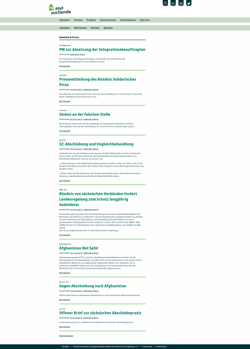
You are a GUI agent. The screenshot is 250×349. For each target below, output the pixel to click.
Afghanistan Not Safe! (78, 248)
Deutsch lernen (108, 20)
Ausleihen (65, 28)
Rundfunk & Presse (77, 54)
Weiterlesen (64, 66)
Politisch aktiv (76, 90)
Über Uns (144, 20)
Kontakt (95, 28)
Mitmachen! (80, 28)
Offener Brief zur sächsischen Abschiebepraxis (100, 312)
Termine (78, 20)
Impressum (147, 346)
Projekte (91, 20)
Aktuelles (65, 20)
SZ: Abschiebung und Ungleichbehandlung (96, 144)
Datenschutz (161, 346)
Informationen (128, 20)
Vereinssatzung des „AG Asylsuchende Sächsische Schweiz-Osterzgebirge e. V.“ (106, 346)
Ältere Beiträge (66, 336)
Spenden (108, 28)
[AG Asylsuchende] (60, 9)
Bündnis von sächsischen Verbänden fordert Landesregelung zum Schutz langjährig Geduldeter (98, 199)
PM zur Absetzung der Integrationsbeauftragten (102, 49)
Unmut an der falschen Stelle (84, 114)
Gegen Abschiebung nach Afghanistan (92, 286)
